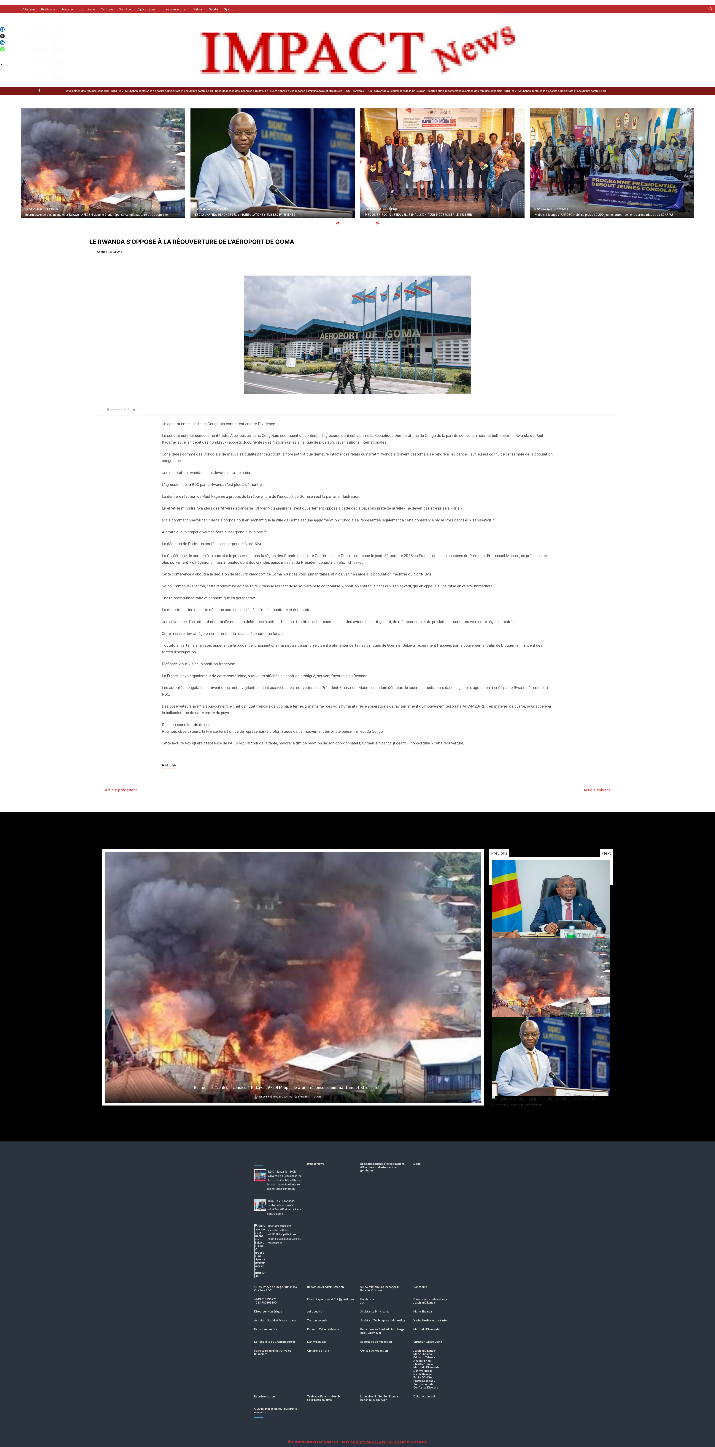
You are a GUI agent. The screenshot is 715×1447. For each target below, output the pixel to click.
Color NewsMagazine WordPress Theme (376, 1441)
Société (125, 9)
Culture (107, 9)
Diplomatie (146, 9)
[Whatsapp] (2, 49)
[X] (2, 36)
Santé (213, 9)
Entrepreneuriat (174, 9)
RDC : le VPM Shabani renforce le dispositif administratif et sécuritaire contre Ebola (177, 90)
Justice (67, 9)
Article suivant (597, 790)
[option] (177, 91)
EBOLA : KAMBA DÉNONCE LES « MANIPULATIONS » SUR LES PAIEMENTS (585, 215)
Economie (87, 9)
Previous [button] (499, 853)
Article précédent (121, 790)
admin (266, 1096)
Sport (228, 9)
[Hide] (1, 64)
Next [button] (606, 853)
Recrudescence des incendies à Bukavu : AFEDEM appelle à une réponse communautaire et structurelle (294, 90)
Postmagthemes (417, 1441)
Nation (198, 9)
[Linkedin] (2, 42)
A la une (28, 9)
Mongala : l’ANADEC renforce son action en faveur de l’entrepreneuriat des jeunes (288, 1087)
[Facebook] (2, 29)
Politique (48, 9)
